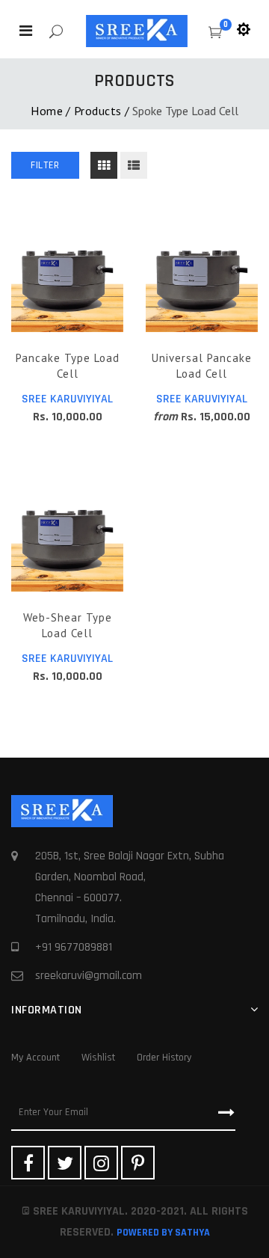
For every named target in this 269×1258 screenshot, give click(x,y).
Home (47, 110)
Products (98, 110)
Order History (164, 1057)
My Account (35, 1057)
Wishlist (98, 1057)
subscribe (220, 1113)
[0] (215, 34)
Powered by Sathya (163, 1232)
